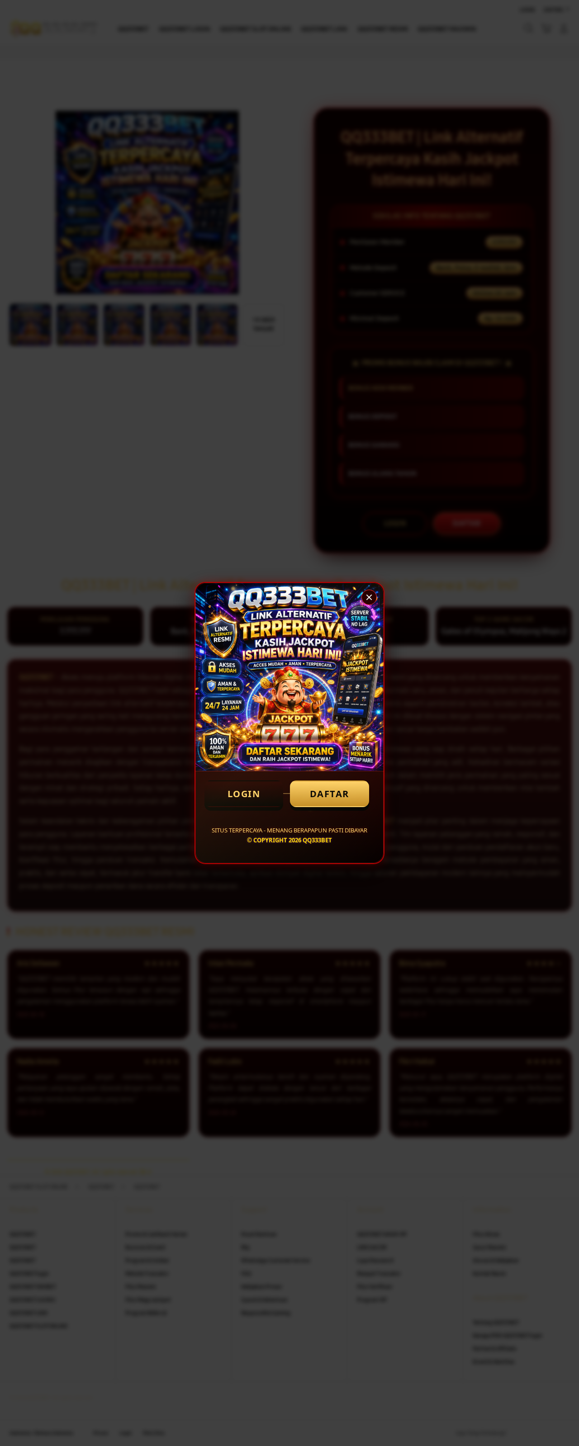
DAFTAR (329, 794)
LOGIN (244, 794)
